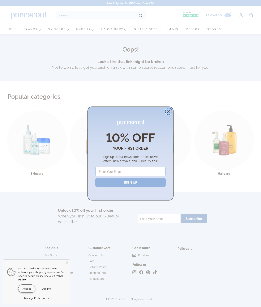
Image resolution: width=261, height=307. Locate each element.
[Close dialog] (168, 111)
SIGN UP (130, 182)
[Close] (67, 262)
